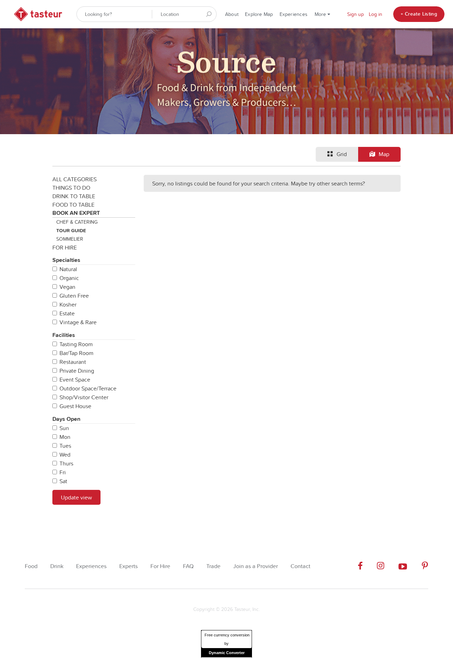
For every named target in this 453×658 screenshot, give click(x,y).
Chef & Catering (77, 221)
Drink (56, 566)
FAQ (188, 566)
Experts (128, 566)
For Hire (64, 247)
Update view (76, 497)
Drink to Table (73, 196)
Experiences (294, 14)
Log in (375, 14)
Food (31, 566)
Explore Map (259, 14)
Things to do (71, 187)
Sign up (355, 14)
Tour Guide (71, 230)
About (232, 14)
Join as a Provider (255, 566)
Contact (300, 566)
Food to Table (73, 204)
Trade (213, 566)
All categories (74, 179)
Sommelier (69, 238)
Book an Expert (76, 213)
